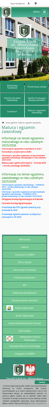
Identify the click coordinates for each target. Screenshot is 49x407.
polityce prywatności (38, 403)
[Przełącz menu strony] (44, 11)
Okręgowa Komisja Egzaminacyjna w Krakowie (22, 199)
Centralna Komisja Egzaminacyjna (17, 203)
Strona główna (11, 123)
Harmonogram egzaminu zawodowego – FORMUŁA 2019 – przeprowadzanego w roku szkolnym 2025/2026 (23, 187)
